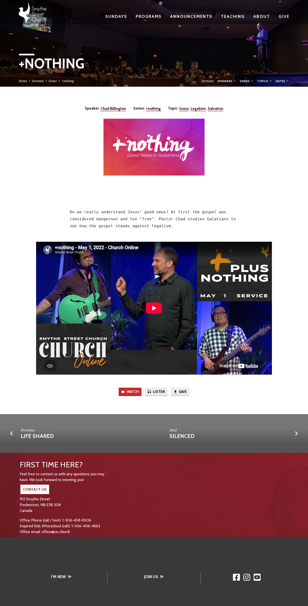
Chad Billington (113, 108)
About (261, 16)
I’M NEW (58, 576)
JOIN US (151, 576)
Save (182, 392)
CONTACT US (35, 489)
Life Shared (37, 436)
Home (23, 81)
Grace (53, 81)
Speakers (225, 81)
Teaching (233, 16)
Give (284, 16)
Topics (263, 81)
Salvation (215, 108)
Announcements (191, 16)
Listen (158, 392)
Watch (132, 392)
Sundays (116, 16)
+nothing (68, 81)
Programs (148, 16)
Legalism (198, 108)
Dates (281, 81)
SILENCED (182, 436)
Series (245, 81)
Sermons (38, 81)
